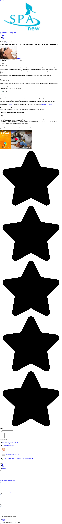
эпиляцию (50, 104)
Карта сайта (3, 520)
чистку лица (47, 104)
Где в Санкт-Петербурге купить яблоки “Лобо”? (9, 443)
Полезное (3, 39)
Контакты (3, 519)
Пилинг (3, 36)
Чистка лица (4, 468)
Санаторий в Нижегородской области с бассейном (7, 480)
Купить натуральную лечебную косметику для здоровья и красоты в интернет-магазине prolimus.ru (19, 458)
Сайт (1, 431)
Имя (1, 428)
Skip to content (2, 0)
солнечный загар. (10, 104)
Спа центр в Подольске (3, 515)
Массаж (3, 37)
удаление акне (43, 104)
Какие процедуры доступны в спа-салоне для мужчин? (10, 442)
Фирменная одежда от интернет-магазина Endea (12, 454)
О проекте (3, 518)
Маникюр (3, 464)
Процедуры (3, 38)
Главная (3, 35)
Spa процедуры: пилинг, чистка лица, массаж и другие (8, 32)
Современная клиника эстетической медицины (12, 461)
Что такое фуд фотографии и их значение (8, 445)
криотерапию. (15, 125)
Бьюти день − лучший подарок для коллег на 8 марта (9, 444)
